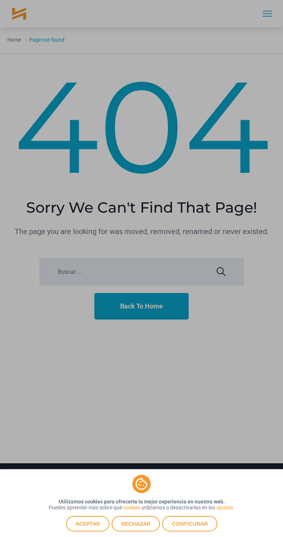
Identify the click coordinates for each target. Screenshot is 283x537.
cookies (131, 507)
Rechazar (135, 523)
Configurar (190, 523)
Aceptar (88, 523)
